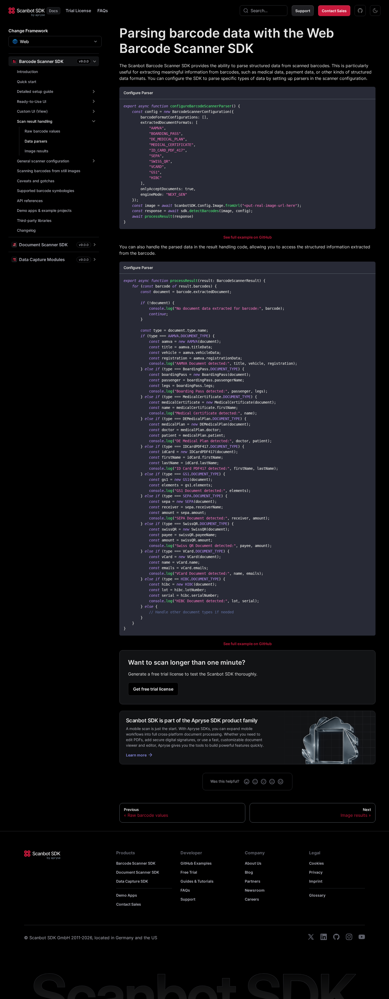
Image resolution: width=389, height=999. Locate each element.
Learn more (136, 755)
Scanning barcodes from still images (48, 170)
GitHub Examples (196, 863)
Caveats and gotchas (36, 181)
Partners (252, 881)
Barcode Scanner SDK (135, 863)
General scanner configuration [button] (43, 161)
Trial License (78, 10)
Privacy (316, 872)
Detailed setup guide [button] (35, 91)
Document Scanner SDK (137, 872)
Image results (36, 151)
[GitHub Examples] (360, 10)
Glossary (317, 895)
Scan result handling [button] (34, 121)
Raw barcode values (42, 131)
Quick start (26, 81)
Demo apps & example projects (44, 210)
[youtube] (362, 938)
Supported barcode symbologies (45, 190)
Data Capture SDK (132, 881)
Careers (252, 899)
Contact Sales (334, 10)
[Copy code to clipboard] (369, 105)
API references (30, 200)
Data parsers (36, 141)
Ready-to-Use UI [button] (31, 101)
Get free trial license (153, 689)
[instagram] (349, 938)
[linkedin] (323, 938)
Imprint (315, 881)
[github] (336, 938)
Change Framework (28, 30)
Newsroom (255, 890)
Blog (249, 872)
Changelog (26, 230)
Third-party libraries (34, 220)
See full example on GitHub (247, 237)
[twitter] (311, 938)
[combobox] (263, 10)
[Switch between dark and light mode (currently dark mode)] (375, 10)
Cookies (316, 863)
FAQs (102, 10)
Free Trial (188, 872)
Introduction (27, 71)
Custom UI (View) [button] (32, 111)
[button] (53, 61)
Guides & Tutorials (197, 881)
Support (302, 10)
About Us (253, 863)
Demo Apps (126, 895)
